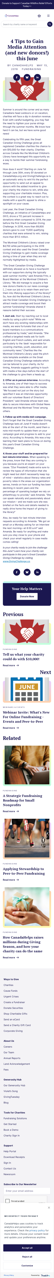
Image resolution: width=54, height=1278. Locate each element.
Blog (6, 1102)
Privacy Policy (9, 1275)
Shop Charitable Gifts (15, 1013)
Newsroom (9, 1174)
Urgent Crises (11, 996)
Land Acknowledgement (17, 1063)
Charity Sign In (12, 1135)
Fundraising (31, 69)
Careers (8, 1046)
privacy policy (37, 1230)
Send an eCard (12, 1019)
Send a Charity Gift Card (17, 1025)
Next (45, 672)
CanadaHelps (22, 65)
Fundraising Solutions (15, 1118)
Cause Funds (10, 990)
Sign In (7, 1162)
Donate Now (27, 596)
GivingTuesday (12, 1096)
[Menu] (48, 16)
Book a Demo (11, 1129)
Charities (8, 985)
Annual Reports (12, 1058)
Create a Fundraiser (14, 1002)
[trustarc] (45, 1275)
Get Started (10, 1124)
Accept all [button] (27, 1248)
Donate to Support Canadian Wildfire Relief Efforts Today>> (27, 4)
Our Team (9, 1052)
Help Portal (10, 1151)
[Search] (49, 24)
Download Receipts (14, 1157)
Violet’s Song (11, 1091)
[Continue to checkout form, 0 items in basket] (40, 16)
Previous (13, 614)
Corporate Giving (13, 1030)
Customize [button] (27, 1265)
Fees (6, 1069)
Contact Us (10, 1168)
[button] (49, 1207)
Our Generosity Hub (14, 1085)
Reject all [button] (27, 1256)
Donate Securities (13, 1008)
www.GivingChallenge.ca (16, 561)
